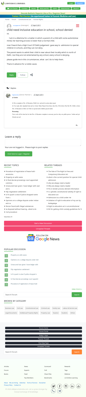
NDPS (55, 8)
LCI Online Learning (71, 378)
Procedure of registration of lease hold (24, 284)
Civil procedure (11, 212)
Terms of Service (32, 383)
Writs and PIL (44, 8)
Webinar (67, 374)
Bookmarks (48, 378)
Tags (66, 370)
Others (72, 313)
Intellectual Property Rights (29, 313)
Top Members (28, 378)
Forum (6, 370)
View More (7, 217)
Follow (22, 75)
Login (71, 3)
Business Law (9, 308)
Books (34, 8)
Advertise (22, 383)
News (26, 366)
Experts (26, 370)
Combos (24, 8)
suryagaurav (16, 25)
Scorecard (47, 366)
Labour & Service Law (70, 308)
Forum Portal (43, 331)
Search (76, 295)
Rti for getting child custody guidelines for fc (65, 209)
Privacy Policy (8, 385)
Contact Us (17, 385)
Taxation (56, 313)
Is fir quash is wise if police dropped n (24, 274)
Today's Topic (43, 335)
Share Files (47, 374)
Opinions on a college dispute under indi (24, 260)
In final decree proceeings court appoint (24, 279)
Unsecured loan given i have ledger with (24, 265)
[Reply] (76, 125)
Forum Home (43, 328)
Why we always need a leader (59, 186)
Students (64, 313)
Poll (45, 370)
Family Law (56, 308)
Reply (11, 75)
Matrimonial (65, 8)
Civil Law (20, 308)
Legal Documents (11, 313)
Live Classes (13, 8)
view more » (77, 289)
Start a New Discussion (43, 223)
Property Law (45, 313)
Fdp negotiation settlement (16, 192)
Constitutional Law (32, 308)
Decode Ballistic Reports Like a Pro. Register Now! (43, 13)
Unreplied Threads (43, 229)
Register (80, 3)
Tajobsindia (15, 95)
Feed (25, 374)
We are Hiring (13, 383)
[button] (77, 26)
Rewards (67, 366)
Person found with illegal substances (19, 206)
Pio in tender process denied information (63, 189)
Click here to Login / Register (19, 154)
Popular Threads (43, 339)
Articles (6, 366)
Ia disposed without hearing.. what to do (21, 209)
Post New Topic (44, 343)
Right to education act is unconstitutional (63, 206)
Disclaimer (42, 383)
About (6, 383)
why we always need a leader (59, 183)
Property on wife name (14, 177)
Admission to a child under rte (59, 197)
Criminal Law (45, 308)
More (75, 8)
